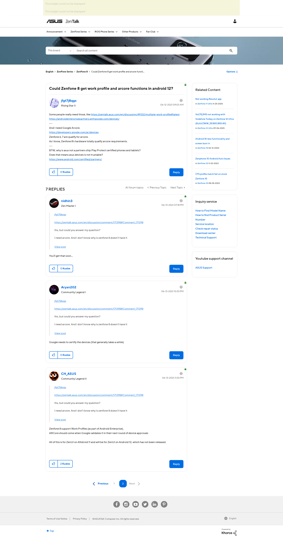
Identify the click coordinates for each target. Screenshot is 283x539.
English (49, 71)
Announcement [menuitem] (55, 31)
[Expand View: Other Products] (140, 31)
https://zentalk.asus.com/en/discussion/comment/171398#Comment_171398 (98, 222)
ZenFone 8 (82, 71)
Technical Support (206, 237)
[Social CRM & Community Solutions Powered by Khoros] (229, 532)
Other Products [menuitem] (130, 31)
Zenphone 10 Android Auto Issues (212, 158)
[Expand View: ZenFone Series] (89, 31)
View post (60, 247)
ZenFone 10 (203, 148)
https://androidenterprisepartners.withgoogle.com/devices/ (84, 119)
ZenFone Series (65, 71)
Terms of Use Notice (57, 518)
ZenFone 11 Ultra (205, 104)
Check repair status (206, 228)
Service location (204, 224)
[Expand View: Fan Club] (157, 31)
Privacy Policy (80, 518)
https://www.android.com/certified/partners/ (75, 159)
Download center (205, 233)
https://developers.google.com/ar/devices (74, 132)
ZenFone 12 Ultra (205, 128)
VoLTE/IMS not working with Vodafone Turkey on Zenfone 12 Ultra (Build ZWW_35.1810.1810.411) (214, 119)
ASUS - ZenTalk (63, 21)
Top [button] (52, 531)
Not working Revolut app (208, 99)
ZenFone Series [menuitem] (79, 31)
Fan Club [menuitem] (150, 31)
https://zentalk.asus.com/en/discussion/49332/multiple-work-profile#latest (135, 114)
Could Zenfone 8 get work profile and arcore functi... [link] (117, 71)
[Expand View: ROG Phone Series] (116, 31)
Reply (176, 172)
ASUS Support (203, 267)
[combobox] (155, 51)
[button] (53, 172)
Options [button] (230, 71)
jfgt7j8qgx (60, 214)
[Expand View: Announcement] (65, 31)
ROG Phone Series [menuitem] (104, 31)
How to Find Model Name (210, 210)
